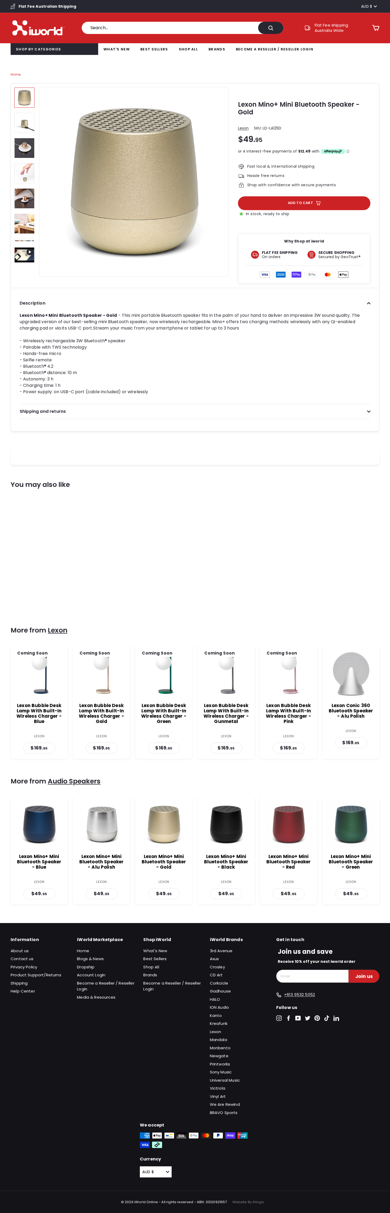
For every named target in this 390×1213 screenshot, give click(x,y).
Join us (364, 976)
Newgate (219, 1056)
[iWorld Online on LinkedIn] (336, 1018)
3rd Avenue (221, 951)
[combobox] (182, 28)
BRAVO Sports (224, 1112)
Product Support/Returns (36, 975)
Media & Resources (96, 997)
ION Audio (219, 1007)
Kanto (216, 1015)
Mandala (218, 1039)
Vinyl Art (218, 1096)
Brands (217, 49)
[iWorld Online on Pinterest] (317, 1018)
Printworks (220, 1064)
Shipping (19, 983)
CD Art (216, 975)
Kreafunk (218, 1023)
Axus (214, 958)
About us (20, 951)
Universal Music (225, 1080)
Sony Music (221, 1072)
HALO (215, 999)
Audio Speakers (74, 781)
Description (32, 303)
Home (15, 74)
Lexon (243, 128)
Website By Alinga (248, 1202)
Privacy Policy (24, 967)
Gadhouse (220, 991)
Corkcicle (219, 983)
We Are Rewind (225, 1104)
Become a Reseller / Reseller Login (274, 49)
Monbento (220, 1048)
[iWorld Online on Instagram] (279, 1018)
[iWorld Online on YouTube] (298, 1018)
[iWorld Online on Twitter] (307, 1018)
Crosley (217, 967)
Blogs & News (90, 958)
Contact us (22, 958)
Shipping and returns (43, 411)
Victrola (217, 1088)
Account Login (91, 975)
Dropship (85, 967)
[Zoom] (133, 181)
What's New (116, 49)
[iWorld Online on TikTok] (327, 1018)
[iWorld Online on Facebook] (288, 1018)
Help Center (23, 991)
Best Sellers (154, 49)
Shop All (188, 49)
